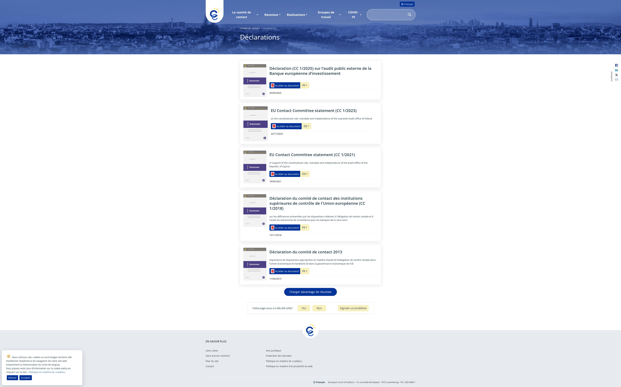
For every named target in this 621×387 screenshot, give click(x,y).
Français (408, 4)
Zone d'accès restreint (218, 355)
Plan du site (212, 361)
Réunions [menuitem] (271, 15)
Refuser (12, 377)
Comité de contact (250, 28)
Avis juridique (273, 350)
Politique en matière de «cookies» (284, 361)
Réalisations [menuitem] (296, 15)
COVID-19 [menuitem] (353, 14)
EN (305, 126)
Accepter (25, 377)
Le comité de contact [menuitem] (241, 14)
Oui (304, 308)
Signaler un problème (353, 308)
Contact (210, 366)
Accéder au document (287, 85)
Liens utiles (212, 350)
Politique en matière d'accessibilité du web (289, 366)
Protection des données (279, 355)
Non (319, 308)
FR (303, 85)
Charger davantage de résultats (310, 292)
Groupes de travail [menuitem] (326, 14)
